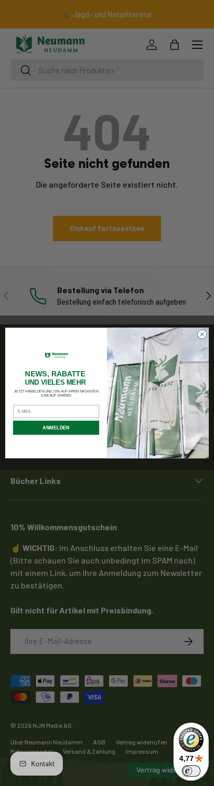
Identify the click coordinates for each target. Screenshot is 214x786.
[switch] (191, 771)
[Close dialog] (202, 334)
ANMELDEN (56, 427)
